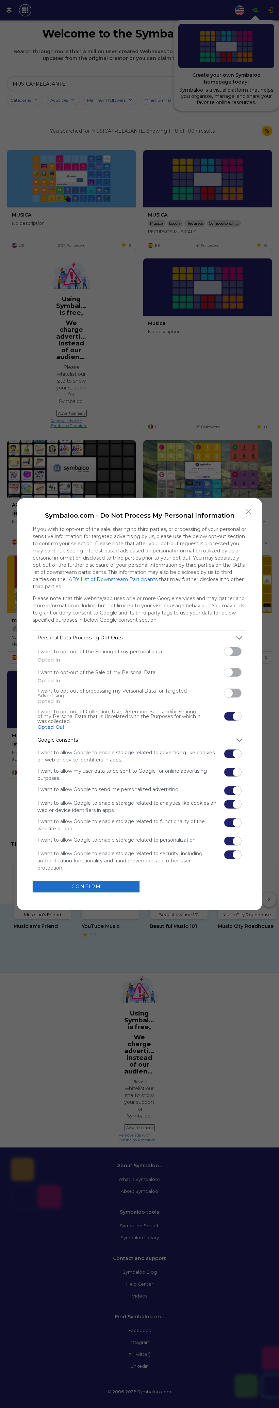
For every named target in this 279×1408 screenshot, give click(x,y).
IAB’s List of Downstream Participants (112, 579)
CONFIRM (86, 887)
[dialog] (139, 704)
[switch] (233, 651)
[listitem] (139, 638)
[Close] (248, 511)
